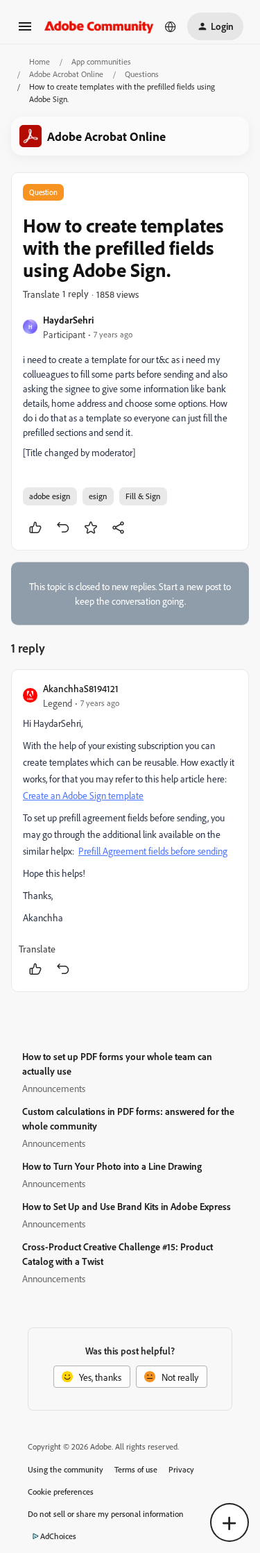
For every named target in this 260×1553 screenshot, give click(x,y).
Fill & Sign (143, 496)
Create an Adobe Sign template (83, 795)
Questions (142, 74)
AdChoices (58, 1536)
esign (98, 496)
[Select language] (170, 26)
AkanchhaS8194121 (81, 688)
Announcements (53, 1088)
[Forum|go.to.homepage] (99, 26)
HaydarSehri (68, 320)
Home (39, 61)
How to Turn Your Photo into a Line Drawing (112, 1166)
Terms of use (135, 1469)
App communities (101, 61)
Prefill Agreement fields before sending (152, 851)
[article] (130, 830)
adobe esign (50, 496)
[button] (25, 31)
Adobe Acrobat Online (66, 74)
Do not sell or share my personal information (106, 1514)
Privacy (181, 1469)
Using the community (65, 1469)
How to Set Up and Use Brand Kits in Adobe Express (126, 1206)
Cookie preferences (61, 1491)
